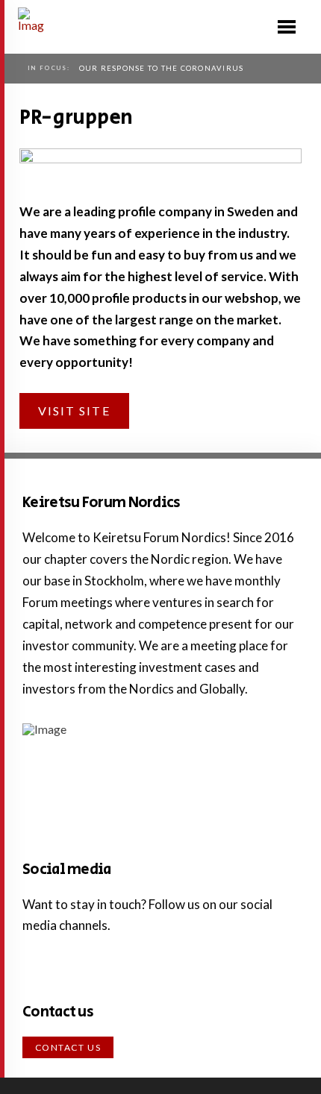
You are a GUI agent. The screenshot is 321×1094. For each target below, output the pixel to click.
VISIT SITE (74, 410)
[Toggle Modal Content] (286, 26)
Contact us (68, 1047)
